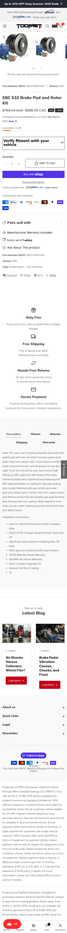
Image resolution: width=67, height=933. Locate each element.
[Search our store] (48, 26)
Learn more (51, 187)
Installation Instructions (15, 517)
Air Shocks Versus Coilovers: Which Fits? (15, 664)
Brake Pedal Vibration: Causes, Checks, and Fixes (49, 666)
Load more (14, 680)
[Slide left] (26, 68)
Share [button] (53, 275)
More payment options (34, 182)
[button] (54, 26)
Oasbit (33, 771)
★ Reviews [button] (64, 469)
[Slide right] (40, 68)
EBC (14, 261)
